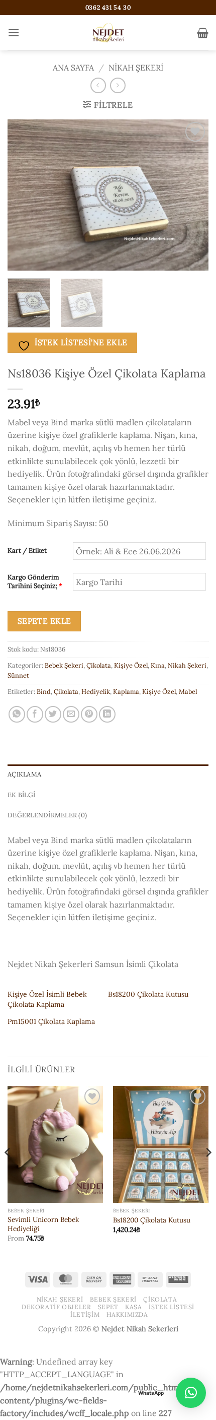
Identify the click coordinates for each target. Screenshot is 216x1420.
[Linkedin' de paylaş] (107, 714)
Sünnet (18, 675)
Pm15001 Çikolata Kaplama (51, 1021)
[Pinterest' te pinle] (89, 714)
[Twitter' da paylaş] (53, 714)
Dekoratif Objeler (56, 1307)
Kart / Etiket (27, 551)
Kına (158, 665)
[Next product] (98, 85)
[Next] (192, 195)
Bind (44, 691)
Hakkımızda (127, 1314)
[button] (14, 32)
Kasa (133, 1307)
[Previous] (24, 195)
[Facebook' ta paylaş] (35, 714)
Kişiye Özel (131, 665)
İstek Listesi (171, 1307)
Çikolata (98, 665)
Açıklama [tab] (24, 774)
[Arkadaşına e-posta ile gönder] (71, 714)
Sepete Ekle (44, 621)
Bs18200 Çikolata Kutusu (148, 994)
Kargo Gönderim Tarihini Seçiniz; (35, 581)
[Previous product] (118, 85)
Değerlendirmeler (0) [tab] (47, 815)
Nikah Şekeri (136, 67)
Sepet (108, 1307)
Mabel (188, 691)
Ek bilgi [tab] (21, 795)
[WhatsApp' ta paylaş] (17, 714)
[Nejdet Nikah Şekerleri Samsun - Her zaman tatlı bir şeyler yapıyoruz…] (108, 32)
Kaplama (126, 691)
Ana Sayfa (73, 67)
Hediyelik (95, 691)
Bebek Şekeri (64, 665)
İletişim (84, 1314)
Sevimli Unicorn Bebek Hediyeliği (43, 1224)
